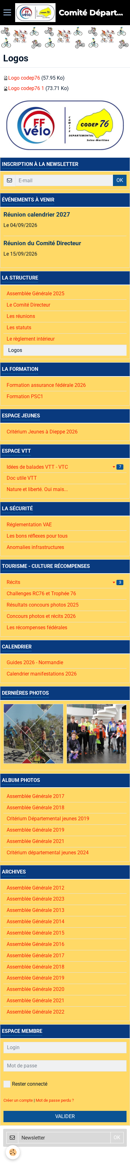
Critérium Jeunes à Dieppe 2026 (42, 432)
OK (119, 180)
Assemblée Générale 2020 (35, 989)
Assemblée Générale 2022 (35, 1012)
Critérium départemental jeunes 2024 (48, 853)
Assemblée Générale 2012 (35, 888)
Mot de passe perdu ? (55, 1100)
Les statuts (19, 328)
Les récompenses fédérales (37, 628)
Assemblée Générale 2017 (35, 796)
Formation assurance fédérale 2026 (46, 385)
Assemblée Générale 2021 (35, 841)
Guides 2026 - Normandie (35, 662)
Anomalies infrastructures (35, 547)
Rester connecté (29, 1084)
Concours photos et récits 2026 (41, 616)
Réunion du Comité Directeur (42, 243)
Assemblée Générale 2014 (35, 922)
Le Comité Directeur (28, 305)
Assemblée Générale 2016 (35, 944)
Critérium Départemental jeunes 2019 (48, 819)
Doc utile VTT (22, 478)
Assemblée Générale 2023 (35, 899)
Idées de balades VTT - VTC (64, 467)
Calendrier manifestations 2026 (42, 674)
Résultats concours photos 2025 (43, 605)
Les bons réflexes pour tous (37, 536)
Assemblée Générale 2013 (35, 910)
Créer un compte (18, 1100)
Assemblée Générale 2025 (35, 294)
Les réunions (21, 316)
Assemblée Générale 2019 (35, 830)
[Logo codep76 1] (65, 124)
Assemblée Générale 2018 (35, 808)
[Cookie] (13, 1152)
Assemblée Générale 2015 (35, 933)
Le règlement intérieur (31, 339)
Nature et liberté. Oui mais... (37, 489)
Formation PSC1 (25, 396)
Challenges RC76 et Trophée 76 (41, 594)
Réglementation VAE (29, 525)
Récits (64, 582)
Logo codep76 (24, 78)
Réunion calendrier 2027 (36, 214)
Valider (65, 1116)
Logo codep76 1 (26, 88)
